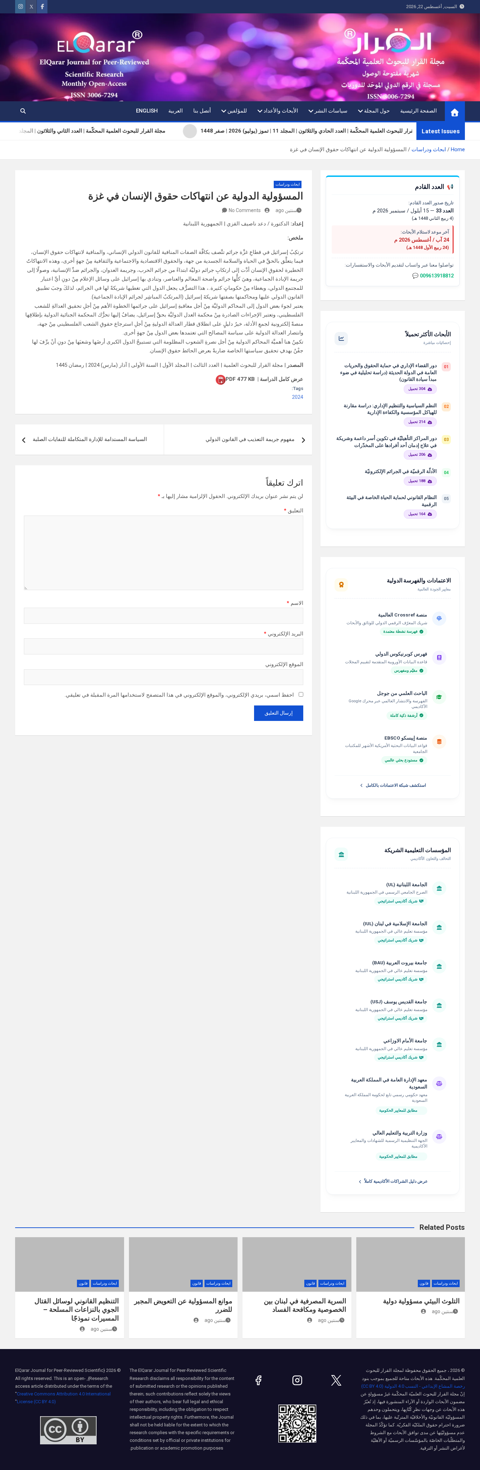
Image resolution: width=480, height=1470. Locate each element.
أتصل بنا (202, 111)
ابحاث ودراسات (287, 184)
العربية (175, 111)
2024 (297, 397)
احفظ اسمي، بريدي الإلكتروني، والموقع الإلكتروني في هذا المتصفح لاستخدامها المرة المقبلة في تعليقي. (179, 695)
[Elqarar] (336, 1380)
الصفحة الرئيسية (418, 111)
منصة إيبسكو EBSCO (405, 738)
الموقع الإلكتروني (284, 664)
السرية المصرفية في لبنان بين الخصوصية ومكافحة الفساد (305, 1305)
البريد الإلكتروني (283, 634)
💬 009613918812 (433, 276)
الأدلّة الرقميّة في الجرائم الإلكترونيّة (401, 471)
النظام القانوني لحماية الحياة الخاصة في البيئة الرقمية (391, 500)
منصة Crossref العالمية (402, 615)
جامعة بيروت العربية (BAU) (399, 962)
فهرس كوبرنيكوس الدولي (401, 654)
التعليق (293, 510)
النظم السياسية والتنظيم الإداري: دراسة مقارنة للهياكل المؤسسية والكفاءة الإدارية (390, 409)
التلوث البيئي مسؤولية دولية (421, 1301)
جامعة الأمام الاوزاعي (405, 1040)
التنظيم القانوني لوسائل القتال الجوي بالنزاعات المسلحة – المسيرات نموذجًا (76, 1309)
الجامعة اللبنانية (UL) (406, 884)
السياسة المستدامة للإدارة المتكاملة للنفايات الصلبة (90, 439)
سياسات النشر (331, 111)
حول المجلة (377, 111)
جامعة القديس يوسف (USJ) (398, 1001)
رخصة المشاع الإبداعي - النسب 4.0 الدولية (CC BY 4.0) (413, 1386)
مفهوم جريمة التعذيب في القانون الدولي (250, 439)
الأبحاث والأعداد (281, 111)
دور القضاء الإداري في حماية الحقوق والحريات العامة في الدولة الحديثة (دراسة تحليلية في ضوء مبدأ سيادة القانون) (388, 372)
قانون (424, 1283)
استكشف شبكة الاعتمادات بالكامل (396, 785)
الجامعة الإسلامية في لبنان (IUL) (395, 923)
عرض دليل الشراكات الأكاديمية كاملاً (396, 1181)
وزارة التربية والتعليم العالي (399, 1133)
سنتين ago (286, 210)
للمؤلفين (237, 111)
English (147, 111)
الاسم (295, 603)
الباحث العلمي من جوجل (402, 693)
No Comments (245, 210)
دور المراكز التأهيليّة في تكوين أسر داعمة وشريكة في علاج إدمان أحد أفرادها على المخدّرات (386, 441)
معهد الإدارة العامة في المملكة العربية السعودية (389, 1083)
